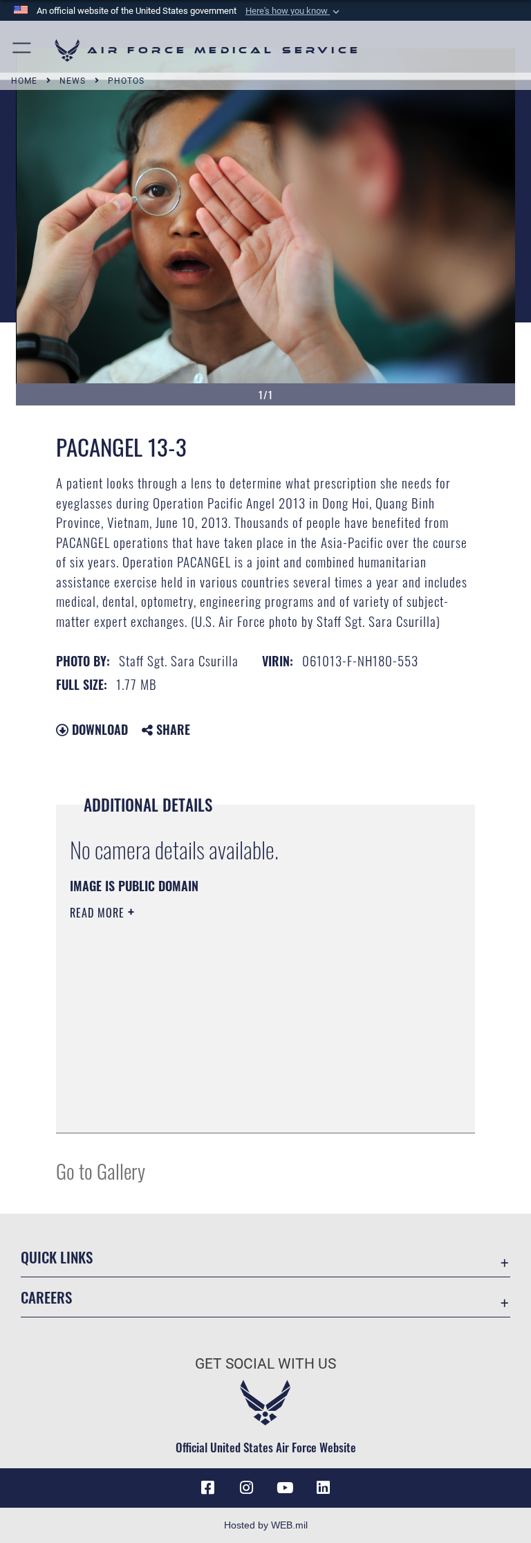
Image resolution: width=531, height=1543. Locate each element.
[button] (293, 11)
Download (98, 729)
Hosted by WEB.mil (266, 1525)
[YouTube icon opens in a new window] (284, 1487)
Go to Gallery (100, 1170)
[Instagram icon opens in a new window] (246, 1487)
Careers (46, 1297)
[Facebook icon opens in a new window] (207, 1487)
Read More (99, 912)
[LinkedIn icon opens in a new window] (323, 1487)
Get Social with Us (265, 1363)
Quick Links (57, 1257)
